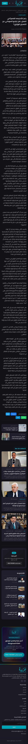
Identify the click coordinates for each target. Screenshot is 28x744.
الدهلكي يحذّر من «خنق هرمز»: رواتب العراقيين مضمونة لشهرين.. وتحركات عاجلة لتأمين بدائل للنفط (14, 473)
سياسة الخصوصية (22, 694)
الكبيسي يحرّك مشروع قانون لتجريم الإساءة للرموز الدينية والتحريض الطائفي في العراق (14, 535)
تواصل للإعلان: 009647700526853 (14, 563)
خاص (24, 469)
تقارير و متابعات (20, 10)
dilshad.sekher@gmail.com (18, 731)
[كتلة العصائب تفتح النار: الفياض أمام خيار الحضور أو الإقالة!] (14, 489)
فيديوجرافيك (23, 711)
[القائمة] (25, 3)
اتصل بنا (24, 692)
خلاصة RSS (23, 734)
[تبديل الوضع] (9, 3)
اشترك (4, 3)
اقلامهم (24, 708)
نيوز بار (25, 701)
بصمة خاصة (23, 713)
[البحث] (12, 3)
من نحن (24, 690)
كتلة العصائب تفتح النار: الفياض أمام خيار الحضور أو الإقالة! (14, 504)
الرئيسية (25, 10)
